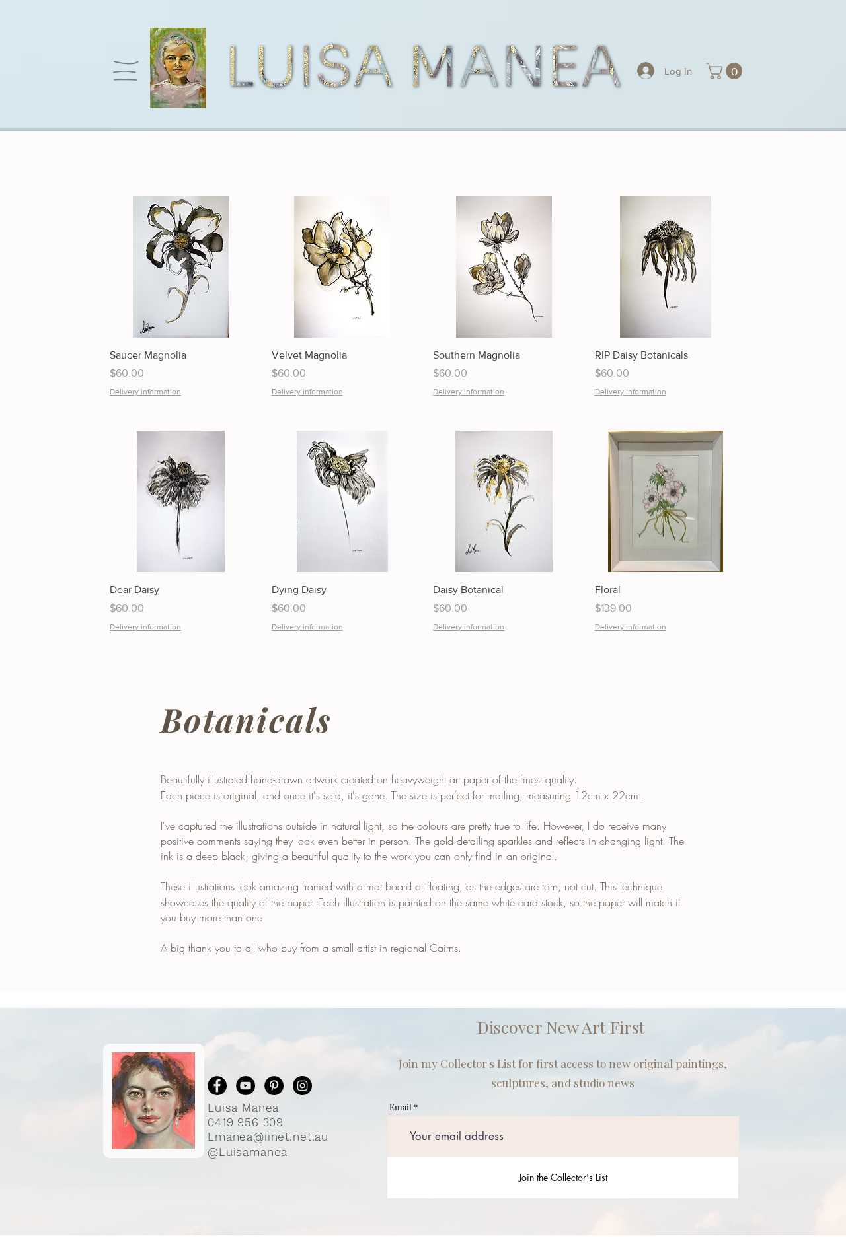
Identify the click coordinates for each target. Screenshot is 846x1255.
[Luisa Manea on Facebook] (217, 1085)
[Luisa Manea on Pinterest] (274, 1085)
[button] (126, 71)
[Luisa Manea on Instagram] (302, 1085)
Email (400, 1106)
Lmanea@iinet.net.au (268, 1136)
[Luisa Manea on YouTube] (245, 1085)
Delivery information (145, 391)
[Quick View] (181, 267)
